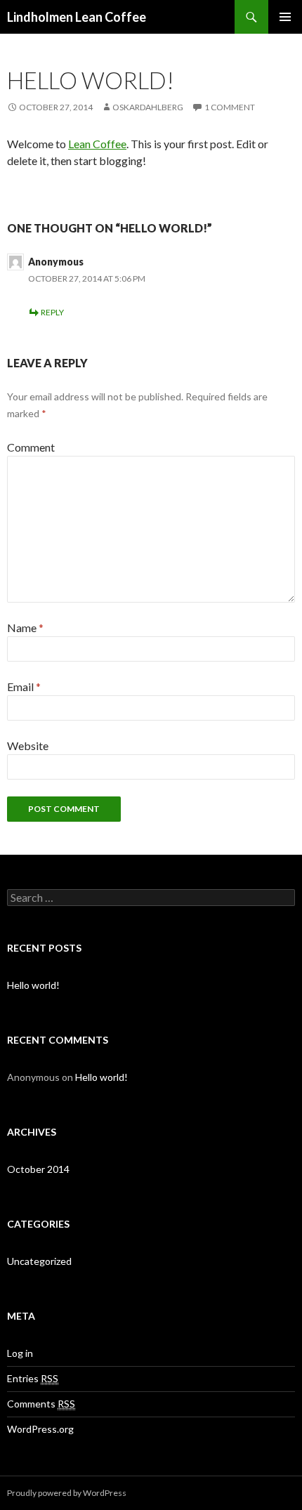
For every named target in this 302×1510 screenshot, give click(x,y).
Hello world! (33, 985)
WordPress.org (40, 1429)
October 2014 (38, 1169)
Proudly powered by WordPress (66, 1493)
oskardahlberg (147, 107)
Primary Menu (285, 17)
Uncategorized (39, 1261)
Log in (20, 1353)
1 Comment (229, 107)
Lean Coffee (97, 143)
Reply (52, 312)
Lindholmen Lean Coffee (76, 17)
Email (24, 686)
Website (27, 745)
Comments (41, 1404)
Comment (31, 447)
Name (25, 627)
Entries (32, 1378)
